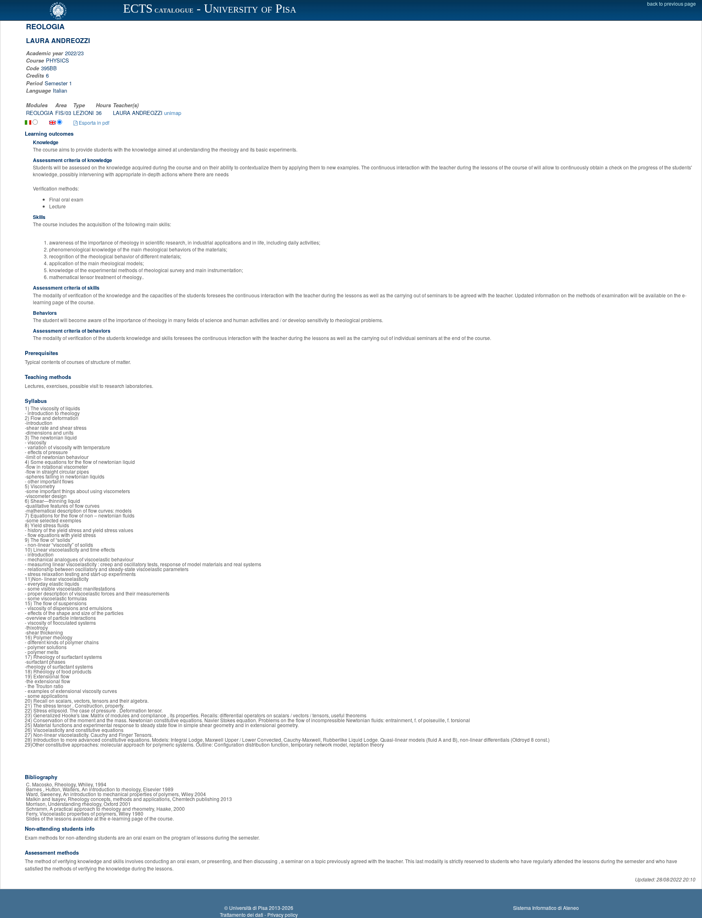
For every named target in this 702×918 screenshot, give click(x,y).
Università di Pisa (248, 907)
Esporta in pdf (93, 122)
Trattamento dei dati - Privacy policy (259, 914)
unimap (172, 113)
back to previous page (671, 3)
